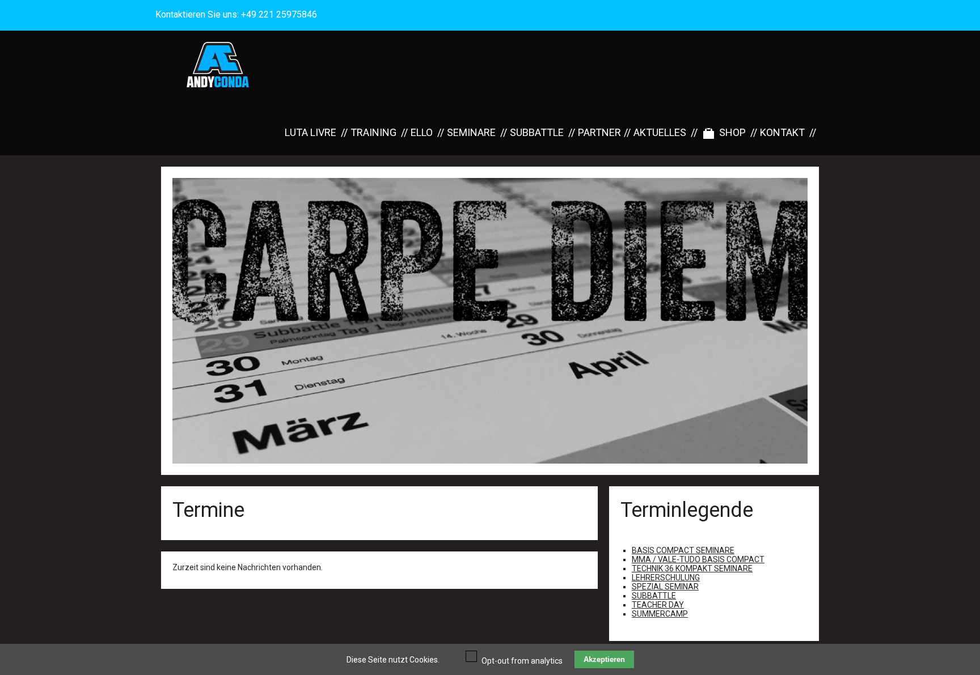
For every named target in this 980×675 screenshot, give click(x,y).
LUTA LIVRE (310, 132)
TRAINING (373, 132)
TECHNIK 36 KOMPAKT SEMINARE (692, 568)
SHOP (732, 132)
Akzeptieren (604, 659)
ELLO (422, 132)
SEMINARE (471, 132)
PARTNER (599, 132)
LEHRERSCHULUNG (666, 577)
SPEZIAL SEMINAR (665, 586)
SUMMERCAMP (660, 613)
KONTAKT (782, 132)
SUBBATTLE (537, 132)
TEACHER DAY (658, 604)
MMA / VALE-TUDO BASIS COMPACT (698, 559)
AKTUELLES (659, 132)
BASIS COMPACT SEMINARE (683, 550)
